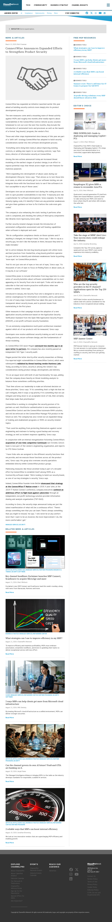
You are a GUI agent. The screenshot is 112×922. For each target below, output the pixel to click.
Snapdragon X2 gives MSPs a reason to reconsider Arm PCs (88, 185)
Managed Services (12, 525)
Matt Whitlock (22, 582)
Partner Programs (46, 570)
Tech (28, 5)
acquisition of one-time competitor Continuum (26, 442)
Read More (10, 592)
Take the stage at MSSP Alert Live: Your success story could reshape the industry (90, 238)
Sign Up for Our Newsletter (16, 892)
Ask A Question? (17, 901)
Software (21, 572)
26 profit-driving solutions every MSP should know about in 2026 (89, 96)
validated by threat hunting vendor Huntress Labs (39, 363)
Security (22, 525)
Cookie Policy (92, 887)
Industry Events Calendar (36, 874)
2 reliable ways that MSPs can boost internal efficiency (32, 829)
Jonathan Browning (24, 833)
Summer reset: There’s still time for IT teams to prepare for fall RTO (90, 84)
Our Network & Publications (16, 882)
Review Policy (92, 879)
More (56, 13)
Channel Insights (80, 5)
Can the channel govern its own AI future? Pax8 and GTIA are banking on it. (33, 766)
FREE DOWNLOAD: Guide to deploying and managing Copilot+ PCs (90, 136)
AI (21, 13)
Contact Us (91, 876)
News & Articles (15, 37)
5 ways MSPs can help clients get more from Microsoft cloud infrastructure (34, 702)
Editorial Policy (92, 890)
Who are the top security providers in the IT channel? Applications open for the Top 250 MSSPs (90, 288)
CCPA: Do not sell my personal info (94, 893)
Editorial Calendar (17, 878)
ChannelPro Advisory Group (16, 887)
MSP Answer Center (40, 634)
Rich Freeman (21, 44)
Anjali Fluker (22, 771)
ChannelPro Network (25, 642)
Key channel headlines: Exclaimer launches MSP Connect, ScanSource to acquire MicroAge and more (33, 577)
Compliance (29, 13)
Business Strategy (59, 5)
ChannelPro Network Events (36, 869)
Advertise (52, 871)
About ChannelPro (17, 871)
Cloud (8, 695)
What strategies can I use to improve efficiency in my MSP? (34, 638)
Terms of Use (92, 881)
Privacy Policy (92, 884)
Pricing (49, 13)
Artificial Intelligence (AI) (15, 570)
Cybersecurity (40, 5)
